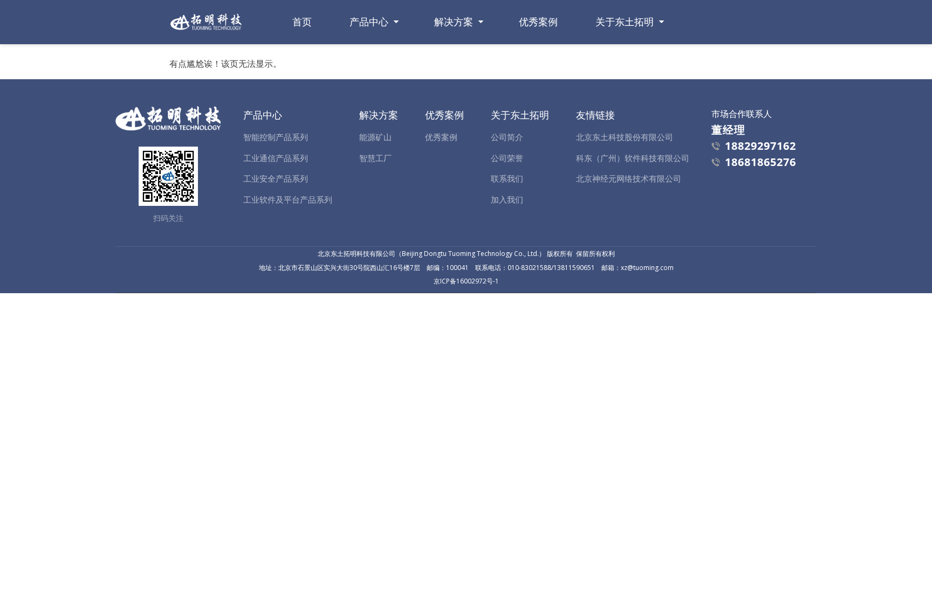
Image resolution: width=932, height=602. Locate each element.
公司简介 (507, 137)
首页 (302, 21)
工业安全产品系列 (275, 178)
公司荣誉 (507, 158)
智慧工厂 (375, 158)
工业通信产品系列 (275, 158)
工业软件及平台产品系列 (287, 199)
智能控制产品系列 (275, 137)
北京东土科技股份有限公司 (624, 137)
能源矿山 (375, 137)
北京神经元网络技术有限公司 (628, 178)
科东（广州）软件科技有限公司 (632, 158)
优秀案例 (538, 21)
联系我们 (507, 178)
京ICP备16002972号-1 (466, 281)
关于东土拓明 (624, 21)
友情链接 (595, 114)
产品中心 (369, 21)
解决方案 (453, 21)
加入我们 (507, 199)
